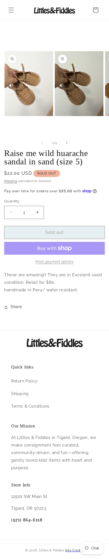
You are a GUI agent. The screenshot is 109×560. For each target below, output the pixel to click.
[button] (11, 10)
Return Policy (24, 381)
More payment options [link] (54, 262)
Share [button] (16, 306)
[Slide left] (42, 143)
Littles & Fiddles (52, 550)
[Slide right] (67, 143)
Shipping (10, 181)
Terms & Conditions (30, 406)
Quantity (11, 201)
